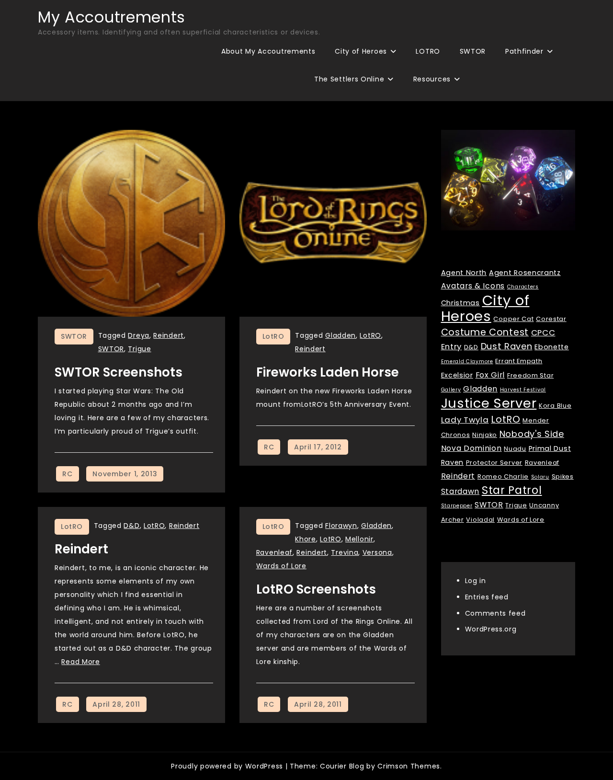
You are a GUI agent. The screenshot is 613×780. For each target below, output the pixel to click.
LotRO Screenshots (316, 589)
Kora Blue (555, 405)
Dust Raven (507, 346)
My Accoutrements (111, 17)
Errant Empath (518, 361)
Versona (377, 552)
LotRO (273, 336)
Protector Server (494, 462)
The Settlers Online (349, 79)
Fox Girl (490, 375)
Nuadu (515, 448)
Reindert (168, 335)
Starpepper (457, 505)
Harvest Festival (523, 389)
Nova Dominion (471, 448)
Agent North (464, 272)
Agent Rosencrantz (525, 272)
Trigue (139, 349)
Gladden (340, 335)
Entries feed (487, 596)
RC (67, 474)
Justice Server (489, 403)
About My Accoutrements (268, 51)
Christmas (460, 303)
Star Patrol (512, 490)
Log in (475, 580)
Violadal (480, 519)
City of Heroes (361, 51)
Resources (432, 79)
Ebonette (551, 347)
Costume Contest (485, 332)
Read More (80, 661)
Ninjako (484, 434)
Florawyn (341, 525)
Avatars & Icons (473, 286)
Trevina (344, 552)
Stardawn (460, 491)
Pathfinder (524, 51)
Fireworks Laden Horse (327, 372)
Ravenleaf (274, 552)
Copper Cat (513, 318)
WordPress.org (491, 629)
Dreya (138, 335)
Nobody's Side (531, 434)
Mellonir (359, 539)
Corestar (551, 318)
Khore (305, 539)
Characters (523, 286)
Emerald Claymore (467, 361)
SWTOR (473, 51)
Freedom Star (530, 375)
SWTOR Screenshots (118, 372)
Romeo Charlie (503, 476)
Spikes (563, 476)
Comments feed (495, 613)
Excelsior (457, 375)
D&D (131, 525)
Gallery (451, 389)
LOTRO (428, 51)
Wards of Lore (281, 566)
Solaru (540, 477)
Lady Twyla (465, 419)
